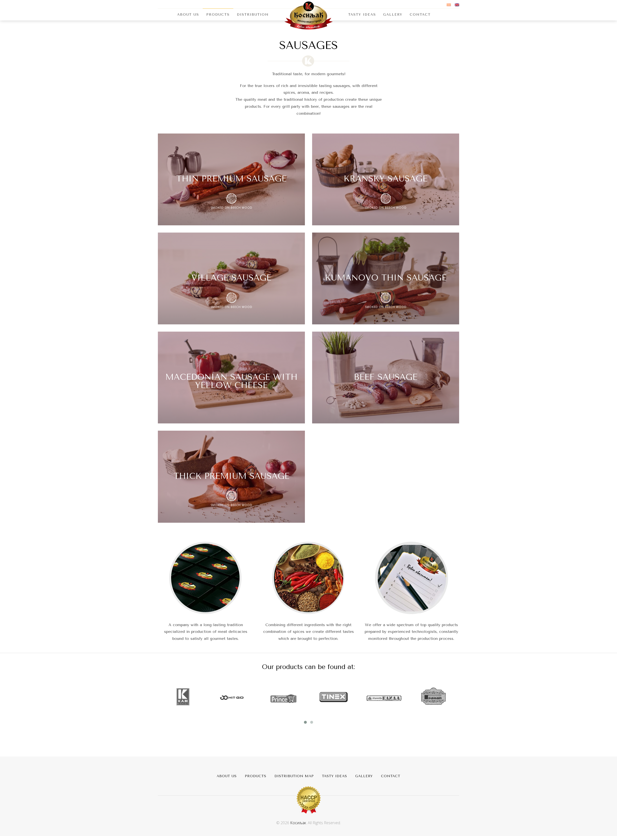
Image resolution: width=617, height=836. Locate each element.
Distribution (253, 15)
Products (218, 15)
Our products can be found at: (308, 667)
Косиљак (298, 822)
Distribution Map (294, 776)
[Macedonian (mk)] (449, 4)
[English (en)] (457, 4)
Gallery (392, 15)
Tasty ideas (334, 776)
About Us (188, 15)
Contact (420, 15)
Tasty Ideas (362, 15)
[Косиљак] (308, 15)
